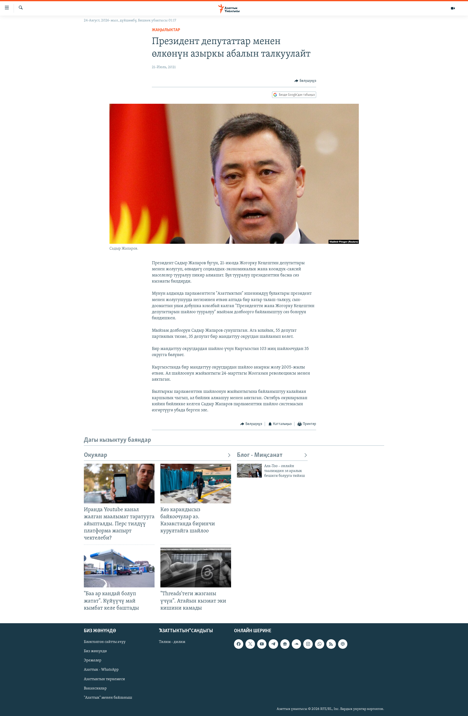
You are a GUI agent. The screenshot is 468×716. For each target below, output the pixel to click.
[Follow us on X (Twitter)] (250, 644)
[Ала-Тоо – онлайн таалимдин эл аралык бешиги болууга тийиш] (249, 471)
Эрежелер (92, 660)
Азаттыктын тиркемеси (104, 679)
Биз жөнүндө (95, 651)
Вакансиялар (95, 688)
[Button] (305, 81)
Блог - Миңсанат (260, 455)
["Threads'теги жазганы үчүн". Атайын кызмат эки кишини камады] (195, 567)
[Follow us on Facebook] (238, 644)
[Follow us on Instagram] (307, 644)
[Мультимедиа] (453, 8)
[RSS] (331, 644)
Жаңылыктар (166, 30)
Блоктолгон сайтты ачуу (105, 642)
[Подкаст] (342, 644)
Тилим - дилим (172, 642)
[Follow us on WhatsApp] (319, 644)
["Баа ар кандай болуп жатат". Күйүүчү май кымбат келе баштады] (119, 567)
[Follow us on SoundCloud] (296, 644)
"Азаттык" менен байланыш (108, 697)
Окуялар (95, 455)
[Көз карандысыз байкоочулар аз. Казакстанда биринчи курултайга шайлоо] (195, 483)
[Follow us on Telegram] (273, 644)
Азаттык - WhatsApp (101, 670)
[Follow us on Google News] (285, 644)
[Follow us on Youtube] (261, 644)
